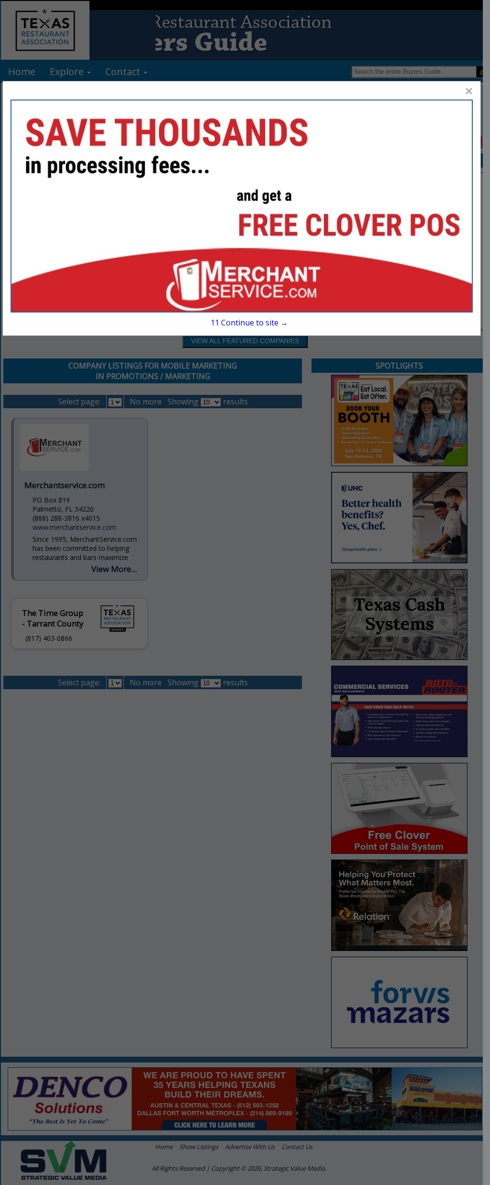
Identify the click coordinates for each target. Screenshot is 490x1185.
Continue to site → (249, 322)
